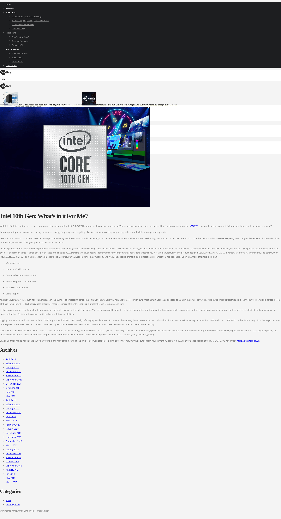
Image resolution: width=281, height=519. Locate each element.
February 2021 (13, 404)
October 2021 (12, 387)
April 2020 (11, 416)
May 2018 (10, 478)
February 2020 (13, 424)
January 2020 (12, 428)
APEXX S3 (194, 226)
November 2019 (13, 437)
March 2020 (11, 420)
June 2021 (11, 392)
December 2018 (13, 453)
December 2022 (13, 371)
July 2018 (10, 473)
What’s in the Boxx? (20, 37)
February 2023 (13, 363)
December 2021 (13, 383)
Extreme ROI (17, 45)
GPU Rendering (18, 28)
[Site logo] (5, 74)
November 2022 (13, 375)
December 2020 (13, 412)
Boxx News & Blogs (20, 53)
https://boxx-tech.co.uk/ (248, 340)
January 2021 (12, 408)
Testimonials (17, 61)
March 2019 (11, 445)
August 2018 (12, 469)
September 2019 (14, 441)
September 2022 (14, 379)
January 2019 (12, 449)
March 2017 (11, 482)
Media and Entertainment (23, 24)
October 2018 (12, 461)
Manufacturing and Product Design (27, 16)
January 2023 (12, 367)
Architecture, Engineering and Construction (30, 20)
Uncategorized (13, 504)
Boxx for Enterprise (20, 41)
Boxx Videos (17, 57)
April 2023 (11, 359)
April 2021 (11, 400)
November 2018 (13, 457)
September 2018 (14, 465)
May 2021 (10, 396)
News (8, 500)
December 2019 (13, 433)
